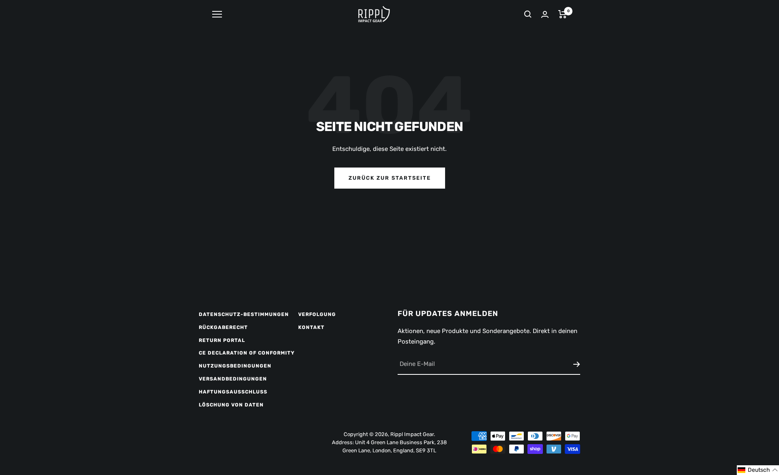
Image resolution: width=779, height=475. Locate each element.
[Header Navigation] (217, 14)
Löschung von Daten (231, 405)
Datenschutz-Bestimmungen (244, 314)
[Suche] (528, 14)
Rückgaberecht (223, 327)
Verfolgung (317, 314)
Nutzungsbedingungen (235, 366)
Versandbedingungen (233, 379)
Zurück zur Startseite (390, 178)
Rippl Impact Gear (412, 434)
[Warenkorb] (562, 14)
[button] (758, 470)
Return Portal (222, 340)
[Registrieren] (576, 364)
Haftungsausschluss (233, 392)
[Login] (545, 14)
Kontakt (311, 327)
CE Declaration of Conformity (247, 353)
